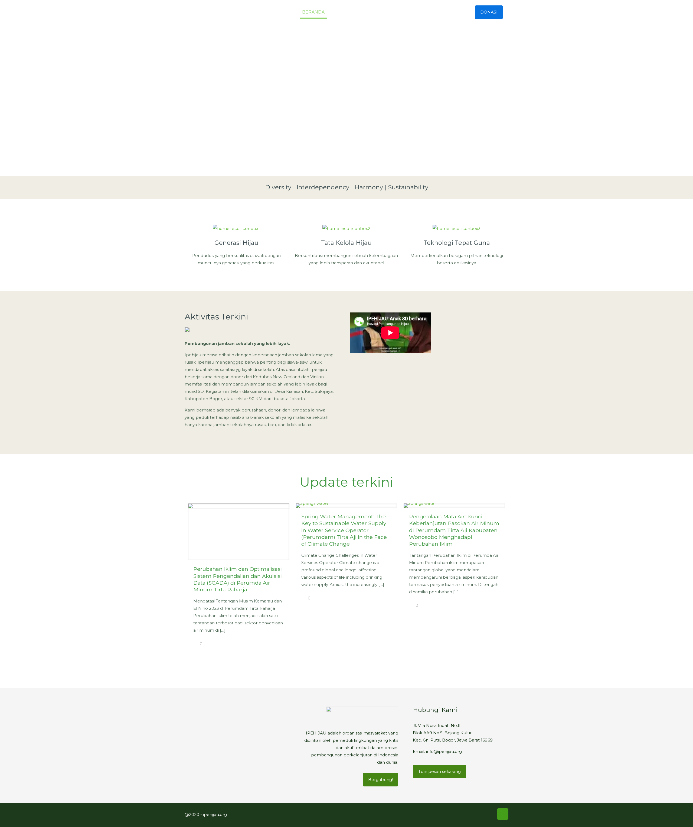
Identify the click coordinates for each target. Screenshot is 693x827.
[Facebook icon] (458, 814)
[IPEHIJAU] (218, 12)
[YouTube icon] (473, 814)
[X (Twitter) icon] (466, 814)
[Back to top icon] (502, 814)
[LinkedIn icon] (481, 814)
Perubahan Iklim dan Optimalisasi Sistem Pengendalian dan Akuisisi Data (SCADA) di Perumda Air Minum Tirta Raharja (237, 579)
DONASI (489, 12)
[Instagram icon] (489, 814)
